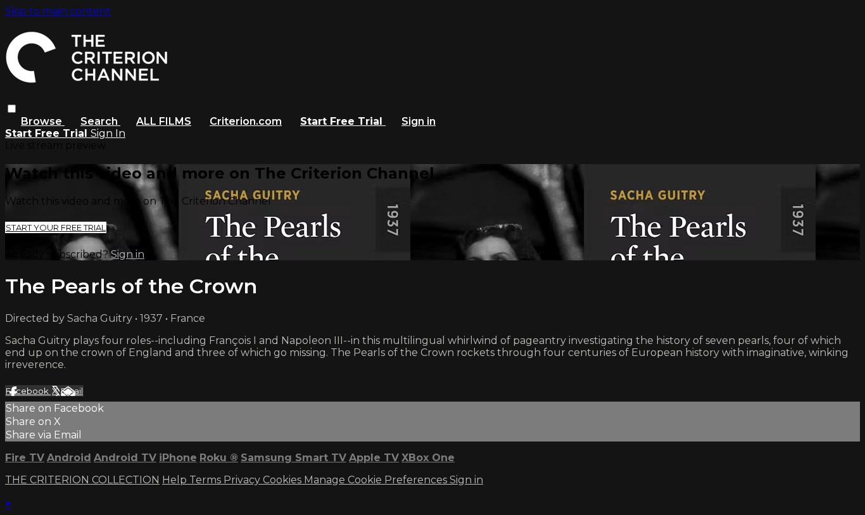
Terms (206, 480)
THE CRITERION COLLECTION (82, 480)
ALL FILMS (163, 121)
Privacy (243, 480)
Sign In (108, 133)
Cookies (283, 480)
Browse (43, 121)
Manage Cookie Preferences (377, 480)
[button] (12, 109)
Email (72, 391)
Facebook (28, 391)
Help (175, 480)
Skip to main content (58, 11)
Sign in (418, 121)
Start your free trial (56, 227)
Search (100, 121)
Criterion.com (246, 121)
